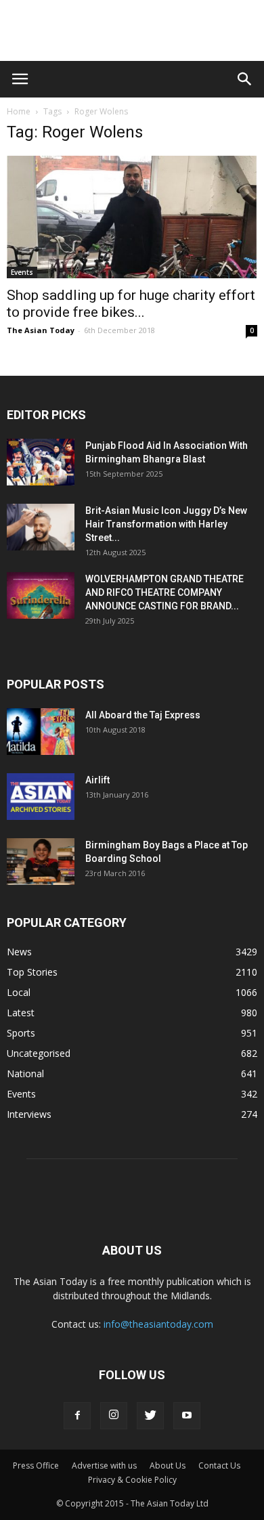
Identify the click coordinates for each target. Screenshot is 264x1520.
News (19, 951)
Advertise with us (104, 1465)
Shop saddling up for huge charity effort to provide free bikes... (131, 303)
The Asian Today (40, 330)
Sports (21, 1032)
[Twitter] (150, 1415)
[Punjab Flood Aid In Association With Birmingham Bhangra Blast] (40, 462)
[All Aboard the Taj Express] (40, 731)
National (25, 1073)
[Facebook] (77, 1415)
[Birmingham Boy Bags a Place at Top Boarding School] (40, 861)
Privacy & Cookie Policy (132, 1479)
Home (18, 111)
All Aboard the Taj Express (142, 715)
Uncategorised (38, 1053)
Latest (21, 1012)
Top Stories (32, 971)
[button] (245, 79)
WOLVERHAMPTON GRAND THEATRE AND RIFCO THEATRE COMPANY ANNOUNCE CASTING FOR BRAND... (164, 592)
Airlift (97, 780)
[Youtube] (186, 1415)
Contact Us (219, 1465)
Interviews (29, 1114)
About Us (167, 1465)
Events (22, 272)
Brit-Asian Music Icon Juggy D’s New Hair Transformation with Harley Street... (166, 524)
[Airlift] (40, 796)
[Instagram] (113, 1415)
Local (18, 992)
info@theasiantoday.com (158, 1324)
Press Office (36, 1465)
